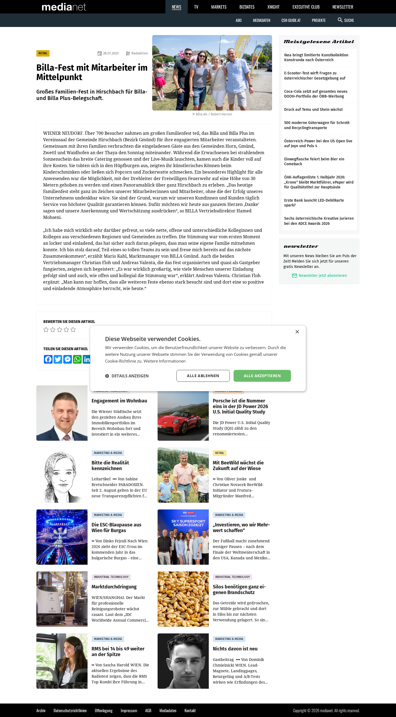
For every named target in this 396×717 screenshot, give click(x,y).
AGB (148, 710)
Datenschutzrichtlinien (70, 710)
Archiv (41, 710)
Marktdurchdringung (114, 587)
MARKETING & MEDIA (108, 453)
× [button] (297, 332)
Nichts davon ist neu (235, 649)
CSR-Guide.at (291, 20)
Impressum (129, 710)
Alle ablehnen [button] (203, 375)
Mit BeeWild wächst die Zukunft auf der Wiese (238, 465)
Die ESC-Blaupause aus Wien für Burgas (116, 527)
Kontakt (190, 710)
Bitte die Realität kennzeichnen (110, 465)
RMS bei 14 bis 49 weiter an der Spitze (118, 651)
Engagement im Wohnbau (119, 401)
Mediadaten (261, 20)
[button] (127, 375)
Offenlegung (104, 710)
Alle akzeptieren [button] (262, 375)
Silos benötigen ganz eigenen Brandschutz (239, 589)
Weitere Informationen (165, 361)
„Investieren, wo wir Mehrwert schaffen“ (241, 527)
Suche (345, 20)
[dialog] (198, 358)
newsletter (301, 246)
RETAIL (43, 53)
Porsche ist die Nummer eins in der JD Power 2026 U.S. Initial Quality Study (240, 406)
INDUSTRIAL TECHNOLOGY (111, 577)
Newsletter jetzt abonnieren (319, 275)
